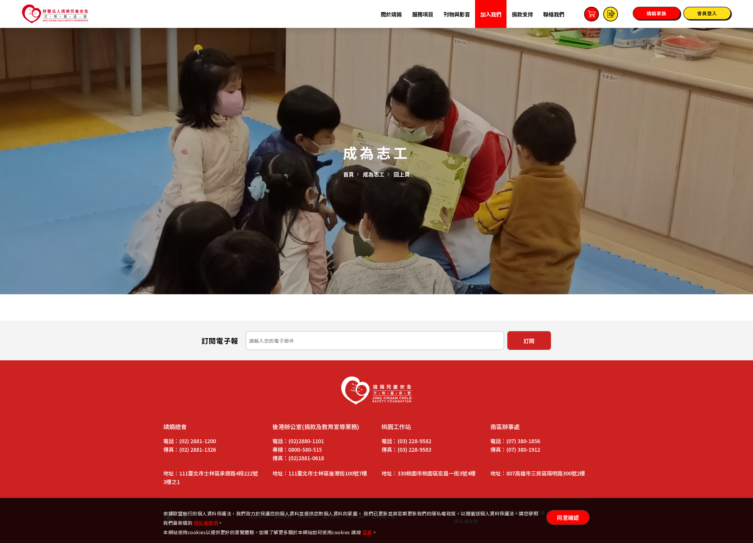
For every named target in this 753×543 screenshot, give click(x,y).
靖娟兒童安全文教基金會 (55, 13)
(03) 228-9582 (414, 441)
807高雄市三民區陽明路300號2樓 (545, 473)
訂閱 (529, 340)
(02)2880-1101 (306, 441)
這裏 (367, 532)
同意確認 (568, 517)
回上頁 (402, 174)
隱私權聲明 (206, 522)
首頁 (348, 174)
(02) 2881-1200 (197, 441)
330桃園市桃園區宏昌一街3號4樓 (436, 473)
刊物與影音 (457, 14)
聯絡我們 (553, 14)
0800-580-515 (305, 449)
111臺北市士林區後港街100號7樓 (327, 473)
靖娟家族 (657, 13)
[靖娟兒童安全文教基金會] (376, 390)
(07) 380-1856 (523, 441)
